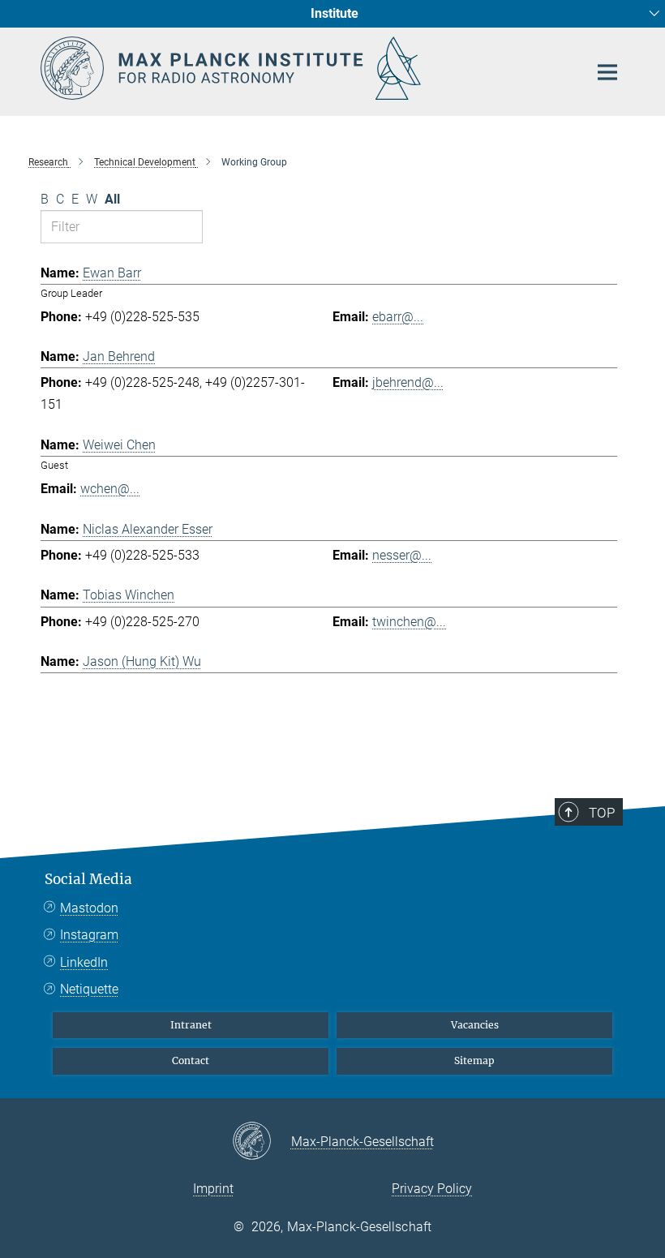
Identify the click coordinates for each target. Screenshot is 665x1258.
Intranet (191, 1025)
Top (602, 813)
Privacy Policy (432, 1188)
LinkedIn (84, 962)
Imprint (213, 1188)
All (112, 199)
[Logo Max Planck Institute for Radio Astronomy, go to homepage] (304, 68)
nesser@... (401, 555)
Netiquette (89, 989)
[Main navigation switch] (607, 72)
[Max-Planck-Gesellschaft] (261, 1142)
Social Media (88, 879)
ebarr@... (397, 316)
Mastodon (89, 908)
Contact (190, 1060)
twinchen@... (409, 621)
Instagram (89, 934)
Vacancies (475, 1025)
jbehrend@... (408, 382)
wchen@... (109, 488)
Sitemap (474, 1060)
